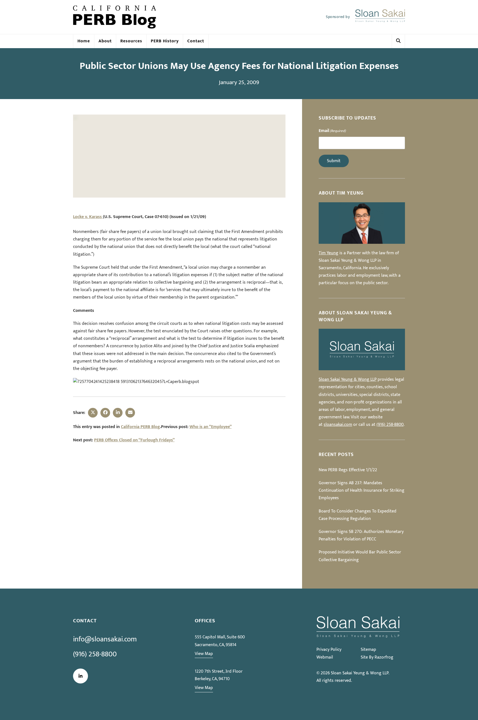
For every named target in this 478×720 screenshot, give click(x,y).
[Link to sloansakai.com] (380, 17)
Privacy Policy (328, 649)
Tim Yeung (328, 253)
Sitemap (368, 649)
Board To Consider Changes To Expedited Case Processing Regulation (357, 514)
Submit (334, 161)
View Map (204, 653)
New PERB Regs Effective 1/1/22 (348, 470)
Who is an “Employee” (210, 427)
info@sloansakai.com (105, 639)
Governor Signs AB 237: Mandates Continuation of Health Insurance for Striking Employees (361, 490)
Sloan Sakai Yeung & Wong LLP (347, 379)
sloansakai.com (338, 424)
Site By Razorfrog (377, 657)
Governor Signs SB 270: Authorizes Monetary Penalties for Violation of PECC (361, 535)
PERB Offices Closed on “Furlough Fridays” (134, 440)
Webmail (324, 657)
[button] (398, 41)
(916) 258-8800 (390, 424)
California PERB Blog (140, 427)
